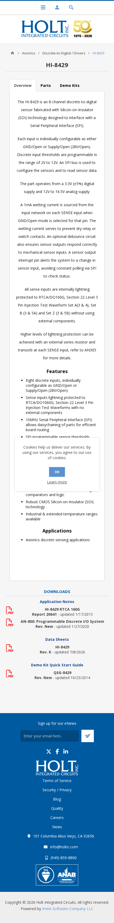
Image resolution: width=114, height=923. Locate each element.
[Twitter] (48, 751)
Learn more (57, 481)
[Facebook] (57, 751)
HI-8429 (62, 646)
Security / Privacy (57, 789)
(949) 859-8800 (64, 857)
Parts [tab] (46, 85)
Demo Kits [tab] (70, 85)
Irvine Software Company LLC (67, 908)
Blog (57, 799)
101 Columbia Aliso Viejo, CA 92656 (63, 836)
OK (57, 472)
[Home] (12, 53)
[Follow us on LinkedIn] (65, 751)
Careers (57, 817)
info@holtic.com (64, 846)
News (57, 826)
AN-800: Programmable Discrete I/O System (62, 621)
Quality (57, 808)
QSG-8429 (62, 672)
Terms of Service (57, 780)
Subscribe (87, 736)
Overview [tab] (23, 85)
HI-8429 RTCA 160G (62, 609)
